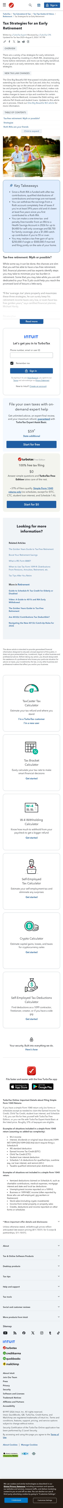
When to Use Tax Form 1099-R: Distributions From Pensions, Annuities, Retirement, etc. (29, 568)
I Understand (16, 1500)
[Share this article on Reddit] (23, 41)
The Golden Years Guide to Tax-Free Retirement (31, 549)
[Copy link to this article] (4, 41)
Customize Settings (45, 1500)
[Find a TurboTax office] (39, 5)
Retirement (23, 584)
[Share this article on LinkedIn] (19, 41)
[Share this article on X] (14, 41)
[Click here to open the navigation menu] (4, 4)
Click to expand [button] (31, 131)
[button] (31, 1222)
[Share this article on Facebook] (9, 41)
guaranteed (44, 419)
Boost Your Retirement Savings (23, 555)
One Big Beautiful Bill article (41, 103)
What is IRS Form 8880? (20, 561)
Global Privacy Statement (14, 1486)
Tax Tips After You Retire (20, 575)
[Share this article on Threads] (28, 41)
